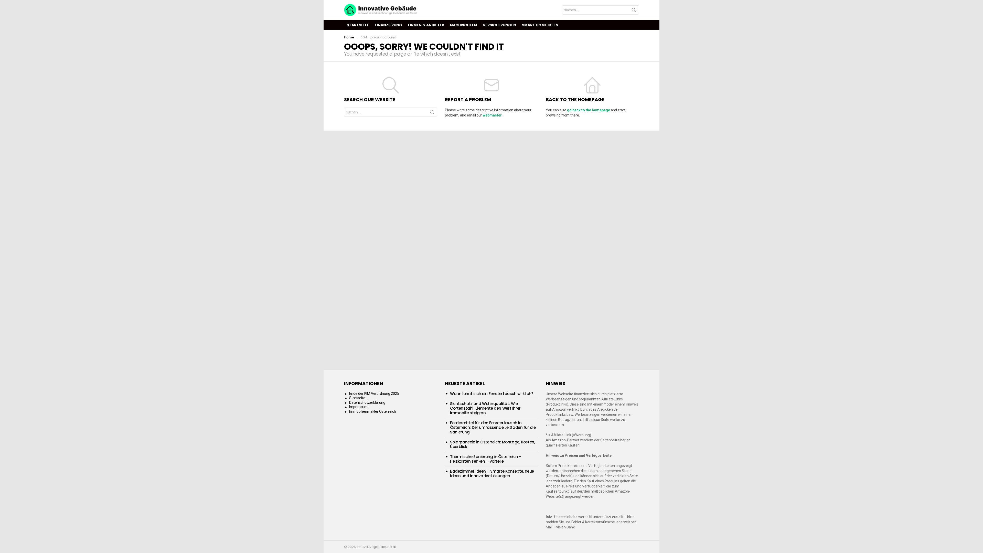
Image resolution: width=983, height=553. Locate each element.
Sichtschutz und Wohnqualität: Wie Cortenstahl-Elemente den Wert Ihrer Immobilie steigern (485, 408)
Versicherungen (499, 25)
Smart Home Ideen (540, 25)
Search (634, 11)
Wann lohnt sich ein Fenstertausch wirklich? (491, 393)
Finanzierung (388, 25)
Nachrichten (463, 25)
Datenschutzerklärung (367, 402)
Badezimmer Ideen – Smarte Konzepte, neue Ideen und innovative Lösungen (492, 473)
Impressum (358, 407)
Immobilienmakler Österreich (372, 411)
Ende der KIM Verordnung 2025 (374, 393)
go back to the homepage (588, 110)
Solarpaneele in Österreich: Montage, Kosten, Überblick (492, 444)
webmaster (492, 115)
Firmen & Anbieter (426, 25)
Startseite (358, 25)
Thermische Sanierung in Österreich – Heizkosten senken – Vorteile (485, 459)
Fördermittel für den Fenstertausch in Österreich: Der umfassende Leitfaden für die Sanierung (493, 427)
